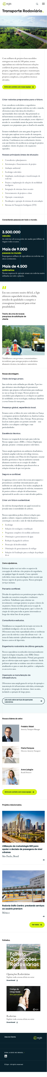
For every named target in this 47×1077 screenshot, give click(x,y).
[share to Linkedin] (5, 1056)
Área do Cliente (10, 1037)
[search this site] (37, 4)
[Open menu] (43, 4)
